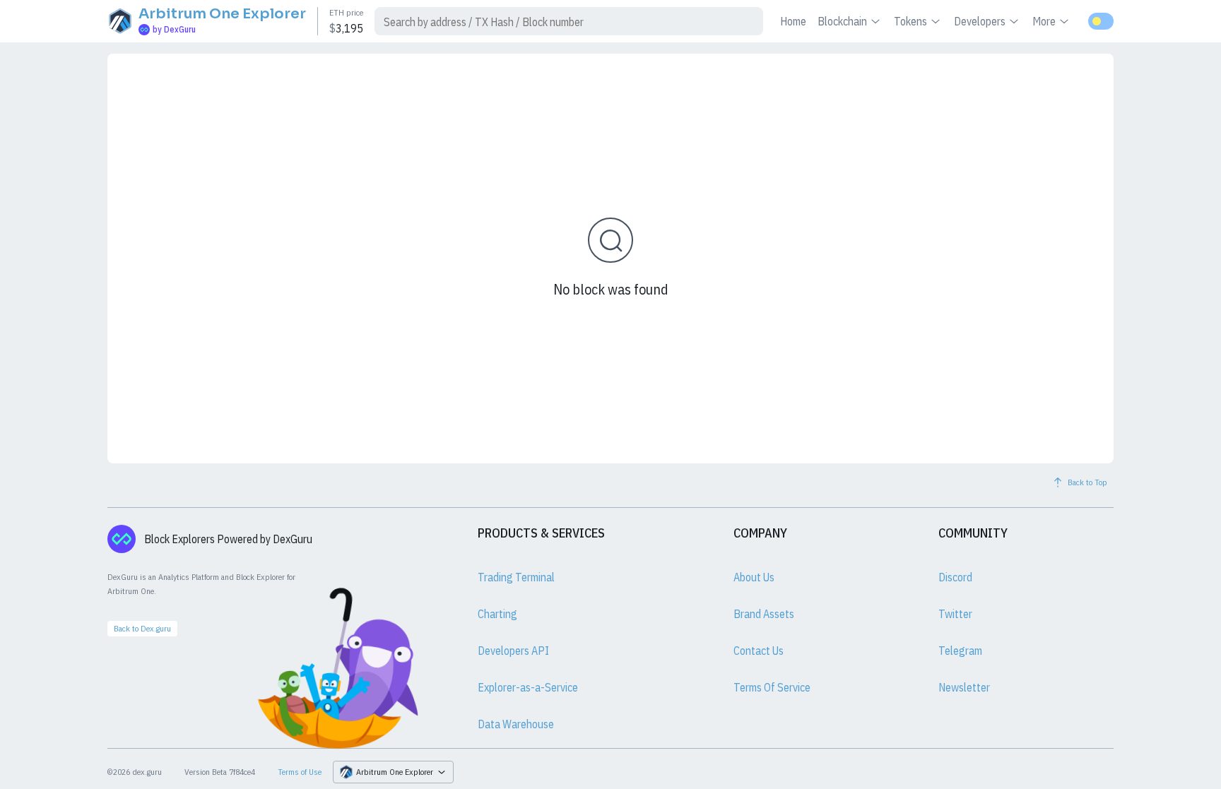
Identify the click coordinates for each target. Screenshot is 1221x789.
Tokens (910, 21)
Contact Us (758, 650)
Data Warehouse (516, 724)
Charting (497, 614)
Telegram (960, 650)
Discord (955, 577)
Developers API (513, 650)
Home (793, 21)
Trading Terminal (516, 577)
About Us (753, 577)
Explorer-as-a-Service (528, 687)
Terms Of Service (771, 687)
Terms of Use (300, 771)
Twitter (955, 614)
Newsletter (964, 687)
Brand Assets (763, 614)
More (1044, 21)
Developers (979, 21)
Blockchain (842, 21)
